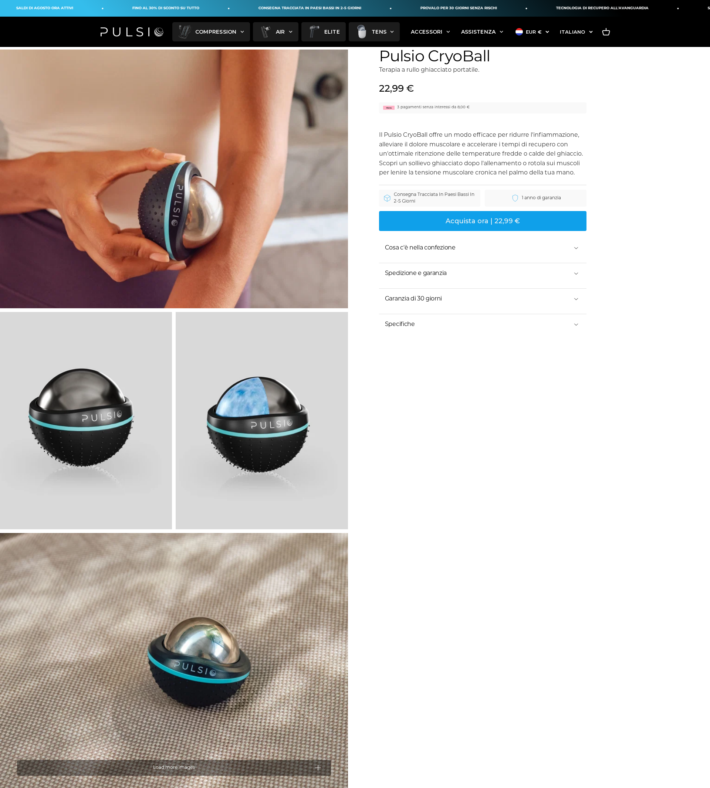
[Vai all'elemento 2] (86, 421)
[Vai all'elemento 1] (174, 179)
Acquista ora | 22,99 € (483, 221)
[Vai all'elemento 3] (262, 421)
